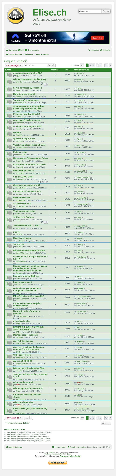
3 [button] (93, 65)
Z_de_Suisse (82, 409)
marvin (79, 403)
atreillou (80, 335)
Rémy (18, 90)
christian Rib (20, 155)
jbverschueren (21, 363)
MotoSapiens (21, 261)
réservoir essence (21, 197)
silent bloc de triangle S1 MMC (27, 126)
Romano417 (20, 357)
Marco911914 (21, 103)
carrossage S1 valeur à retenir (27, 120)
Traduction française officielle (55, 454)
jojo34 (18, 76)
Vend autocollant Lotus (24, 211)
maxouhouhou (21, 147)
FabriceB (19, 123)
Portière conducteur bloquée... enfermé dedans (27, 304)
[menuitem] (21, 50)
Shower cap (18, 244)
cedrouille (19, 337)
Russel (21, 241)
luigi (78, 395)
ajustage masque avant (24, 139)
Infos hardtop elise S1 (23, 171)
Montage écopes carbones (25, 335)
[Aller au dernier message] (84, 74)
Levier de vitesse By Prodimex (27, 88)
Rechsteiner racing (22, 238)
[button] (82, 65)
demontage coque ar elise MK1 (27, 73)
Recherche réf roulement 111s (27, 191)
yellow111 (19, 96)
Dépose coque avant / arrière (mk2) (29, 79)
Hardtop (17, 132)
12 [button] (106, 65)
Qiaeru (69, 454)
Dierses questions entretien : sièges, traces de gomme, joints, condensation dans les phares (30, 268)
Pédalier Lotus (20, 152)
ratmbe (79, 347)
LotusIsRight (20, 188)
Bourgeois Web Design (70, 456)
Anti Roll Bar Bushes (23, 341)
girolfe (18, 308)
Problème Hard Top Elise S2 (26, 114)
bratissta (80, 100)
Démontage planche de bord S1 (28, 388)
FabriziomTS (21, 399)
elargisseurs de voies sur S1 (26, 185)
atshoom (80, 289)
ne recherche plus (21, 321)
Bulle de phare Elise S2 (24, 94)
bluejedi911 (20, 179)
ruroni (18, 111)
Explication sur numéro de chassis (29, 164)
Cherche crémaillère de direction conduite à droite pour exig (28, 348)
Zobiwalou (80, 152)
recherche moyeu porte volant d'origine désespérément (27, 289)
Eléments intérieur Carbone (26, 276)
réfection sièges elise (23, 402)
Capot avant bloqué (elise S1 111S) (29, 145)
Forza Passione (22, 299)
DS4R (18, 352)
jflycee (79, 145)
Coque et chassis (15, 61)
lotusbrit (19, 135)
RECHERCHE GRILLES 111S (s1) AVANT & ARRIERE (28, 328)
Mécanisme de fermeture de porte (29, 250)
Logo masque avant (22, 282)
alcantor (80, 80)
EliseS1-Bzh (20, 413)
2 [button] (90, 65)
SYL (17, 332)
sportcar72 (20, 173)
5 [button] (100, 65)
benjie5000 (20, 253)
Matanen (19, 273)
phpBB (51, 452)
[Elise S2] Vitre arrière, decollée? (28, 296)
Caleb (18, 293)
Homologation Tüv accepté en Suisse (30, 158)
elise (18, 385)
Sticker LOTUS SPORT (23, 177)
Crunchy (19, 234)
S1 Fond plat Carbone (23, 217)
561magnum (23, 316)
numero (17, 232)
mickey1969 (20, 343)
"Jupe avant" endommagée (26, 100)
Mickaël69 (20, 167)
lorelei (18, 228)
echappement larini (22, 204)
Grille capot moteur (22, 355)
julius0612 (80, 389)
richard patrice (21, 206)
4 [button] (97, 65)
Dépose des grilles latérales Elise (28, 368)
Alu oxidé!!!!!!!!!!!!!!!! (22, 361)
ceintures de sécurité (23, 382)
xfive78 (18, 371)
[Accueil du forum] (19, 15)
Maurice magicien (83, 177)
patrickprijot (81, 304)
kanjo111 (19, 129)
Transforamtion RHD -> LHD (26, 226)
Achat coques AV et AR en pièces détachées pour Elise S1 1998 (28, 107)
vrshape (19, 379)
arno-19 (19, 82)
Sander (79, 74)
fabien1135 (81, 226)
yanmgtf (19, 194)
